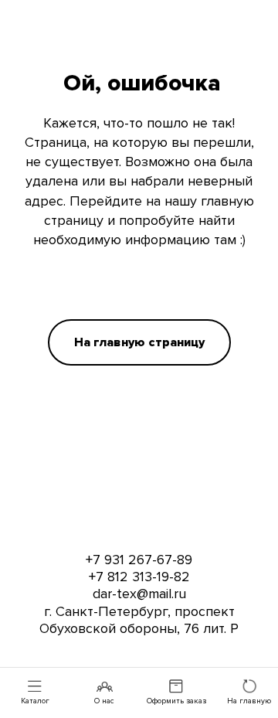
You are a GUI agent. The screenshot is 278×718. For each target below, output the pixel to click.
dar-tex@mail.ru (139, 593)
